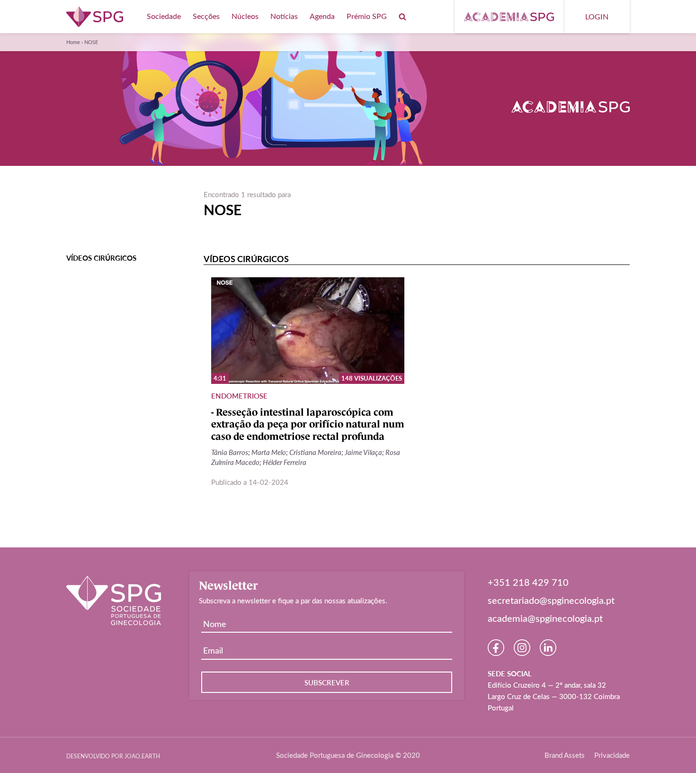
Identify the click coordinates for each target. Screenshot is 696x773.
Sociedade (164, 16)
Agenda (322, 16)
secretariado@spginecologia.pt (551, 600)
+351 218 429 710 (528, 582)
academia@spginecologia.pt (545, 618)
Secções (206, 16)
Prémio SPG (367, 16)
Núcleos (245, 16)
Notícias (284, 16)
